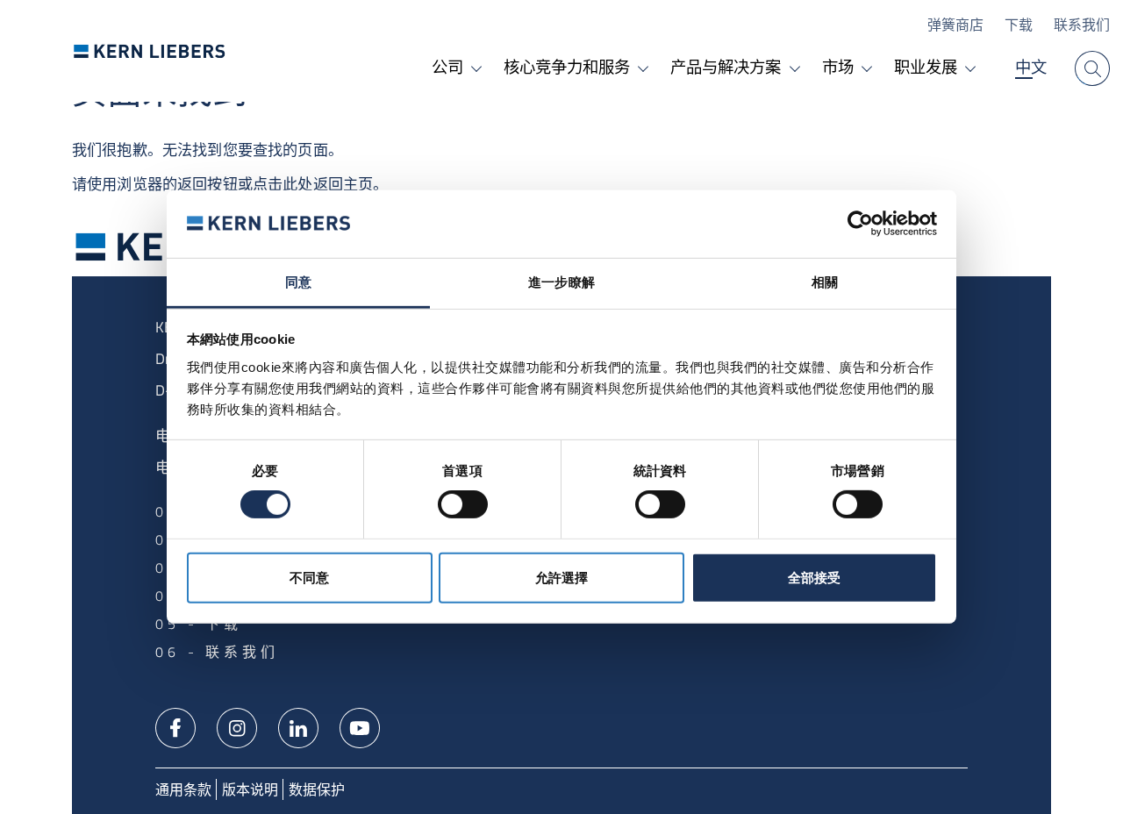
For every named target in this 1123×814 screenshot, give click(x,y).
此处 (297, 184)
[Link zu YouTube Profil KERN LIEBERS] (360, 726)
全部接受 (814, 577)
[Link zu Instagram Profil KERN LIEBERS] (237, 726)
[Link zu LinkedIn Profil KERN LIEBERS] (298, 726)
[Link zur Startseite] (149, 51)
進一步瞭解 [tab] (561, 282)
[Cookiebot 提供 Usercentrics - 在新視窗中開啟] (860, 224)
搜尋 (1092, 68)
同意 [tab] (298, 282)
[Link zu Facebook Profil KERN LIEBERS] (175, 726)
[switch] (463, 504)
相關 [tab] (825, 282)
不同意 (309, 577)
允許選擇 (561, 577)
